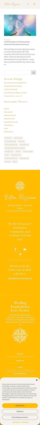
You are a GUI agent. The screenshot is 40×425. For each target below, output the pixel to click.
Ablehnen (20, 411)
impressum (24, 422)
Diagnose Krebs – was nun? (13, 96)
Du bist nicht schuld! (10, 89)
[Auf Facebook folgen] (15, 249)
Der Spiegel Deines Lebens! (13, 86)
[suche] (33, 72)
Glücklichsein (8, 125)
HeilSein (18, 151)
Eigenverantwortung (22, 44)
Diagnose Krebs (9, 44)
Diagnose (21, 141)
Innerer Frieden (28, 151)
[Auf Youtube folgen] (24, 249)
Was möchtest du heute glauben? (15, 83)
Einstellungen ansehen (20, 417)
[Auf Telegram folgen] (20, 254)
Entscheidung (24, 144)
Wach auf (7, 40)
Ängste (6, 109)
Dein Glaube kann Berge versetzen (15, 93)
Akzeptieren (20, 405)
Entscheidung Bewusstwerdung (15, 148)
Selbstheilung (8, 132)
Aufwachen (8, 138)
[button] (37, 380)
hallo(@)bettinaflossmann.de (20, 278)
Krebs (6, 128)
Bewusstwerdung (10, 115)
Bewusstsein (25, 42)
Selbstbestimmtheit (11, 158)
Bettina (9, 42)
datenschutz (16, 422)
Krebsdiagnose (16, 155)
